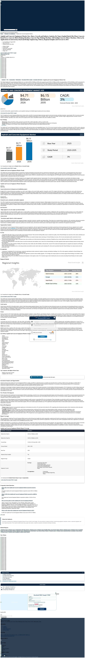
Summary (4, 79)
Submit (42, 336)
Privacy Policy (6, 629)
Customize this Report (37, 79)
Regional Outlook (7, 577)
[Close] (57, 593)
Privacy (51, 339)
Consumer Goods (10, 19)
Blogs (5, 22)
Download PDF (3, 617)
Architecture (9, 18)
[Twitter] (1, 640)
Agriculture (9, 16)
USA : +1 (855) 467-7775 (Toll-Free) (8, 3)
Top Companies (6, 578)
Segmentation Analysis (8, 575)
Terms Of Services (7, 628)
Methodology (18, 79)
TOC (7, 79)
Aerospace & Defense (11, 15)
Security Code (31, 604)
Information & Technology (12, 8)
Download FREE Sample (27, 79)
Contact (5, 27)
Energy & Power (10, 14)
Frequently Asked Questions (9, 581)
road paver (13, 228)
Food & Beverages (10, 12)
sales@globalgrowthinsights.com (8, 589)
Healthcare (8, 9)
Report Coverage (7, 579)
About (5, 24)
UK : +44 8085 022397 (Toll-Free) (24, 3)
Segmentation (12, 79)
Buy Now (7, 54)
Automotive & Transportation (12, 11)
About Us (5, 627)
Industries (6, 7)
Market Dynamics (7, 574)
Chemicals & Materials (11, 17)
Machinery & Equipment (11, 10)
